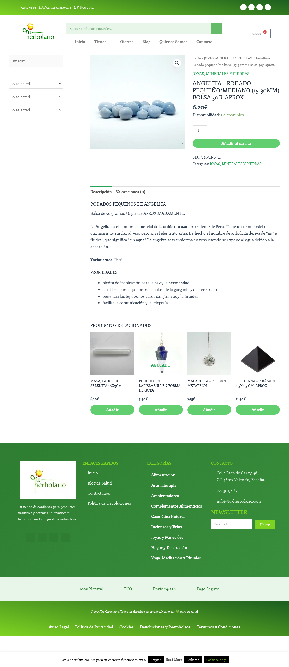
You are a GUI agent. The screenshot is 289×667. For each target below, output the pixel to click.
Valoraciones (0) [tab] (131, 191)
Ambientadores (165, 495)
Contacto (204, 41)
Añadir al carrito (236, 143)
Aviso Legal (59, 627)
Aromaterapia (163, 485)
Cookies (126, 627)
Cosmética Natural (168, 516)
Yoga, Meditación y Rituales (176, 558)
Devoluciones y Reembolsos (165, 627)
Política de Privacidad (94, 627)
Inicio (80, 41)
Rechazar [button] (193, 660)
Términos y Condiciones (218, 627)
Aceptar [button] (156, 660)
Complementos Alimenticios (176, 506)
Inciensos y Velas (166, 526)
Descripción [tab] (101, 191)
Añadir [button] (112, 409)
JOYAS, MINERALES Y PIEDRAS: (228, 58)
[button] (177, 63)
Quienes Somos (173, 41)
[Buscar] (216, 28)
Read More (174, 659)
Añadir (161, 409)
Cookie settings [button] (216, 660)
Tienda (100, 41)
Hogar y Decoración (169, 547)
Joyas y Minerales (167, 537)
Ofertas (126, 41)
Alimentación (163, 475)
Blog (146, 41)
